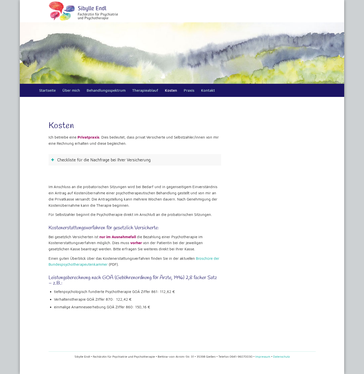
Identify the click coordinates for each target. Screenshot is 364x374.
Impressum (262, 356)
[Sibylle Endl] (84, 11)
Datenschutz (281, 356)
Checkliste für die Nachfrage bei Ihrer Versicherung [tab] (104, 159)
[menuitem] (47, 90)
